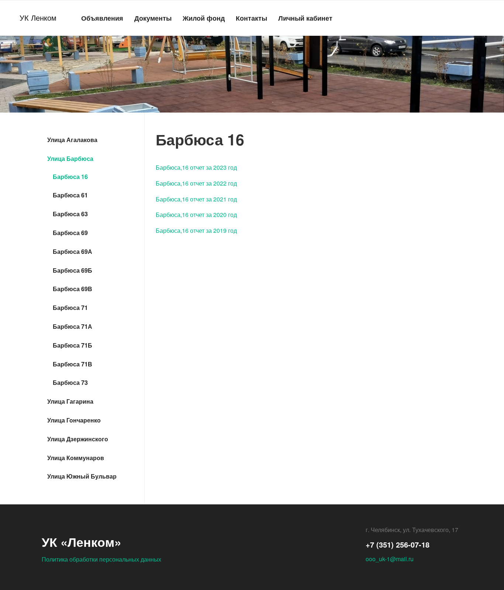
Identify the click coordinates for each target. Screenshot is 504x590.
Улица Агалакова (72, 139)
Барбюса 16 (70, 176)
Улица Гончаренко (74, 420)
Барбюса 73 (70, 382)
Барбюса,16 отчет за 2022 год (196, 183)
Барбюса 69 (70, 232)
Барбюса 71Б (72, 345)
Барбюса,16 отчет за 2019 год (196, 230)
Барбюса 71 (70, 307)
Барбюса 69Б (72, 270)
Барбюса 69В (72, 288)
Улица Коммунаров (75, 457)
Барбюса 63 (70, 214)
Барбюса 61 (70, 195)
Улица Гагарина (70, 401)
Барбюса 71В (72, 364)
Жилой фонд (204, 18)
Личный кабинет (305, 18)
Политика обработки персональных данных (101, 559)
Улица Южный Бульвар (82, 476)
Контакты (251, 18)
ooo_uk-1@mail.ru (390, 559)
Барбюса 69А (72, 251)
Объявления (102, 18)
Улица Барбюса (70, 158)
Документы (153, 18)
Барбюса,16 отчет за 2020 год (196, 214)
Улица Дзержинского (77, 439)
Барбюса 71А (72, 326)
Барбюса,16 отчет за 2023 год (196, 167)
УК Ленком (38, 17)
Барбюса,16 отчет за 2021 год (196, 199)
